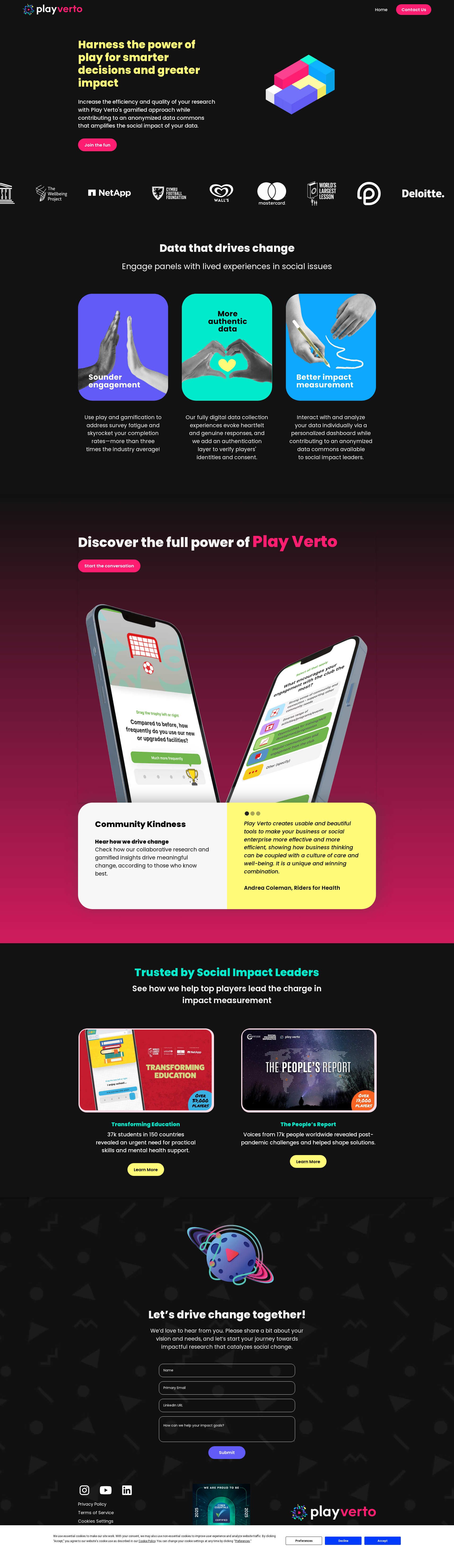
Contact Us (414, 10)
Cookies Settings (96, 1521)
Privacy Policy (92, 1504)
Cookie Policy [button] (147, 1541)
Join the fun (97, 145)
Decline (343, 1541)
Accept (383, 1541)
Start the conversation (109, 566)
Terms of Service (96, 1513)
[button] (247, 813)
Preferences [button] (242, 1541)
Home (381, 10)
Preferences (304, 1541)
